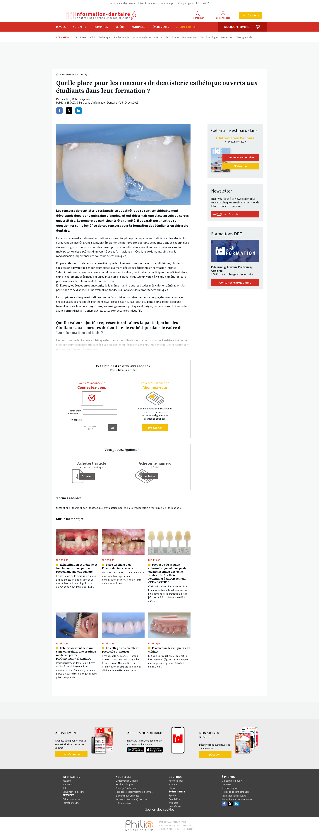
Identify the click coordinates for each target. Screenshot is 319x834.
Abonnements (176, 780)
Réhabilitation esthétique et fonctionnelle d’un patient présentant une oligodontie (76, 568)
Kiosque (173, 784)
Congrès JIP (175, 806)
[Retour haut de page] (312, 824)
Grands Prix (174, 799)
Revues (61, 27)
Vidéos (120, 27)
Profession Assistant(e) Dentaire (131, 799)
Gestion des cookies (159, 809)
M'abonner (155, 428)
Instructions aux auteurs (234, 795)
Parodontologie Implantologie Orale (134, 791)
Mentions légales (230, 788)
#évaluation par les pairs (118, 507)
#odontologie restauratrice (150, 507)
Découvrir (215, 754)
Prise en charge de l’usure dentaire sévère (118, 566)
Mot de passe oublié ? (90, 427)
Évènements (161, 27)
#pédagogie (175, 507)
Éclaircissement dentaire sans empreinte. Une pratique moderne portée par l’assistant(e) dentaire (76, 653)
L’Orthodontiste (123, 803)
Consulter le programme (235, 282)
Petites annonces (71, 799)
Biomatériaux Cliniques (127, 795)
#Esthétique (63, 507)
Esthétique (83, 74)
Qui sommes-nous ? (232, 780)
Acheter (150, 476)
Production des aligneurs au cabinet (169, 649)
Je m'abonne (250, 15)
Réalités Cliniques (124, 784)
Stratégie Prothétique (126, 788)
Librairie (173, 788)
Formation (101, 27)
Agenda (172, 795)
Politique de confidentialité (235, 791)
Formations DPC (71, 802)
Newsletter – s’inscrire (73, 791)
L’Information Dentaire (127, 780)
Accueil (57, 74)
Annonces (138, 27)
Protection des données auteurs (237, 799)
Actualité (79, 27)
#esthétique (96, 507)
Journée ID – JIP (186, 27)
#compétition (79, 507)
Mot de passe (76, 419)
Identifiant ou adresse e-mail (75, 412)
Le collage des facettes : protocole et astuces (120, 649)
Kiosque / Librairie (236, 27)
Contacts (226, 784)
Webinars (173, 802)
